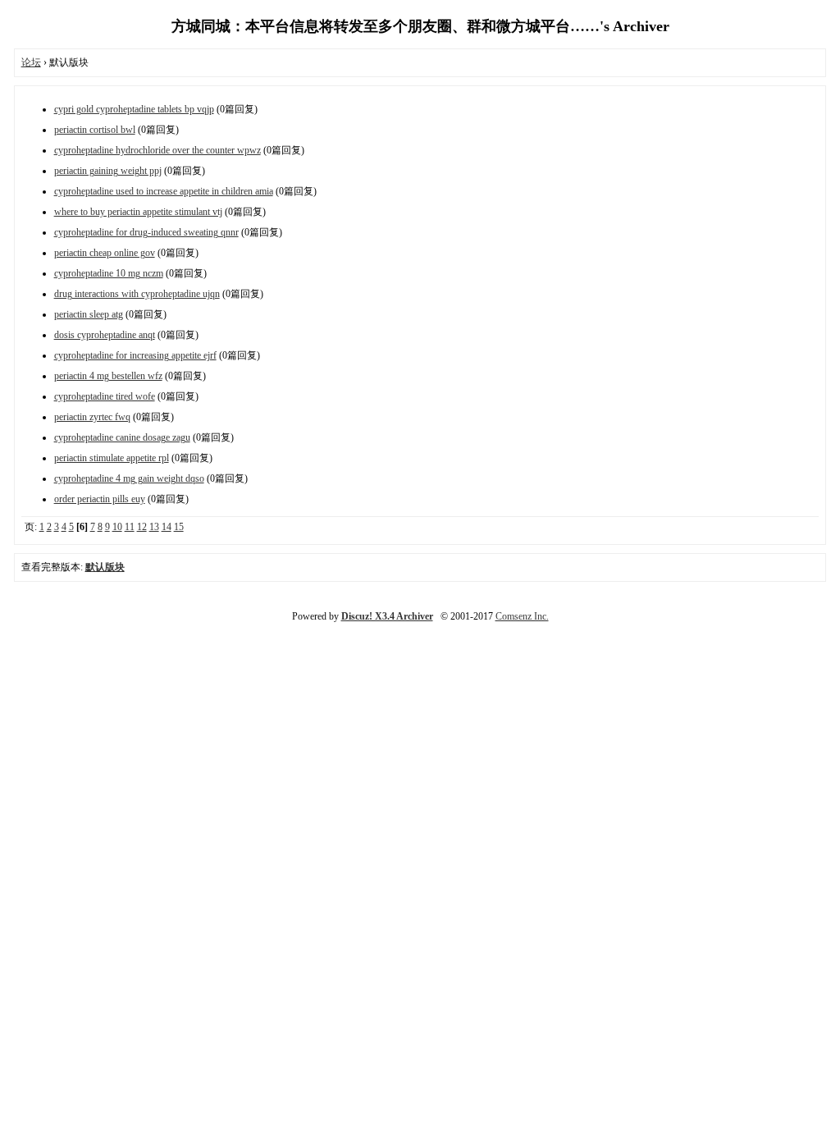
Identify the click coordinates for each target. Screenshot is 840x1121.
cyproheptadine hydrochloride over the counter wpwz (157, 150)
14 (166, 527)
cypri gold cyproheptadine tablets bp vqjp (134, 109)
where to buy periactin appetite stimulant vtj (138, 211)
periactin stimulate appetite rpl (111, 458)
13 (154, 527)
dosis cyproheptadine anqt (104, 335)
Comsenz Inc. (522, 616)
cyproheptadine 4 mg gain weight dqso (129, 478)
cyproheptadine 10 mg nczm (108, 273)
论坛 (31, 62)
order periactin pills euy (99, 499)
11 (130, 527)
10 (117, 527)
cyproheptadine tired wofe (104, 396)
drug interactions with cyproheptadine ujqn (137, 294)
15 (179, 527)
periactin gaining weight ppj (108, 170)
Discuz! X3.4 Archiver (387, 616)
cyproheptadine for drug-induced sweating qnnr (146, 232)
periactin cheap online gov (104, 253)
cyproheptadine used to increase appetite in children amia (163, 191)
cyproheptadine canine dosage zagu (122, 437)
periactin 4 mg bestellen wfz (108, 376)
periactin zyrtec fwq (92, 417)
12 (142, 527)
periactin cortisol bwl (94, 129)
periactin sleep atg (88, 314)
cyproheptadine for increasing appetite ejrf (135, 355)
